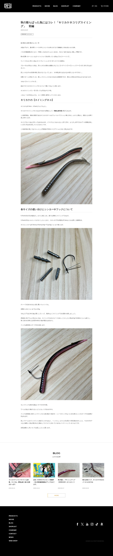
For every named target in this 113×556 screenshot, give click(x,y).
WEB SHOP (13, 541)
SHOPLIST (65, 6)
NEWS (11, 537)
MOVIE (47, 6)
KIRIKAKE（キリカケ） (27, 34)
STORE (106, 6)
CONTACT (13, 533)
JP (93, 6)
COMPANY (77, 6)
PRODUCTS (36, 6)
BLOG (55, 6)
